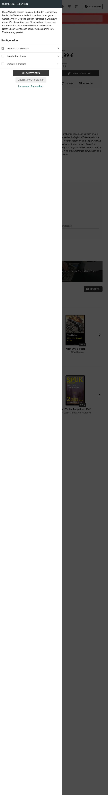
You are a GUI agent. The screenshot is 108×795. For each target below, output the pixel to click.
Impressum (23, 86)
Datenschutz (37, 86)
